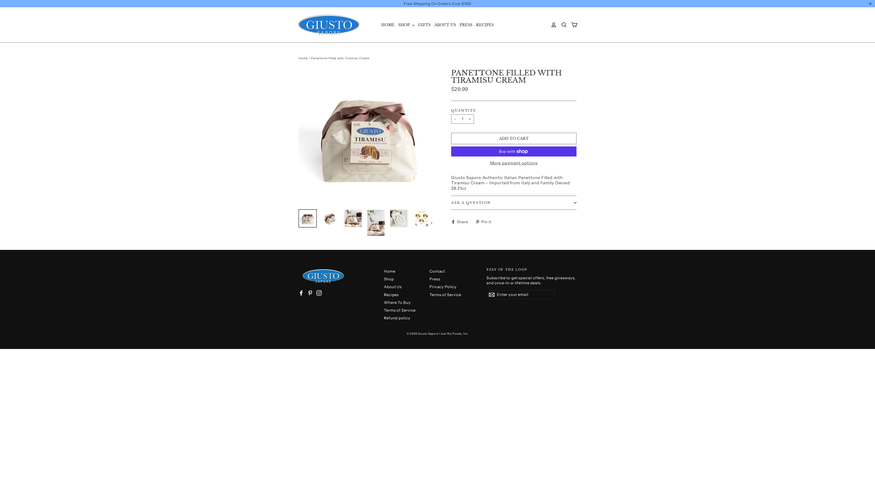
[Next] (431, 222)
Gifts (424, 25)
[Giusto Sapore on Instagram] (319, 293)
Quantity (463, 110)
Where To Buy (397, 302)
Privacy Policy (443, 286)
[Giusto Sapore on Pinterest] (310, 293)
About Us (445, 25)
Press (466, 25)
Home (388, 25)
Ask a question (471, 203)
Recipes (485, 25)
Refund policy (397, 318)
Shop (404, 25)
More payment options (514, 163)
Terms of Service (400, 310)
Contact (437, 271)
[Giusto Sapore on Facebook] (301, 293)
